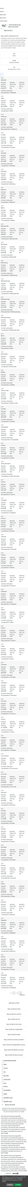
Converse (3, 701)
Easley (3, 884)
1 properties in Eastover (8, 914)
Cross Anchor (5, 756)
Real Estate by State (14, 1009)
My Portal (18, 25)
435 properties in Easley (8, 896)
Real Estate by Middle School (14, 1050)
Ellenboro (4, 938)
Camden (3, 409)
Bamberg (3, 171)
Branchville (4, 354)
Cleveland (4, 591)
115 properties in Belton (8, 220)
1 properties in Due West (8, 860)
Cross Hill (3, 774)
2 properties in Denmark (8, 805)
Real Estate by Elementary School (14, 1045)
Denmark (3, 792)
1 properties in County (7, 732)
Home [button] (2, 8)
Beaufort (3, 189)
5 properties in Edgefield (8, 933)
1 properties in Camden (8, 421)
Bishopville (4, 244)
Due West (4, 847)
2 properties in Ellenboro (8, 951)
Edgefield (3, 920)
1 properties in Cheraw (7, 531)
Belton (3, 208)
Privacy (5, 1086)
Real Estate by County (14, 1014)
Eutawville (4, 975)
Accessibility (6, 1090)
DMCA (5, 1094)
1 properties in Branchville (8, 366)
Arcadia (3, 135)
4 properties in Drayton (8, 841)
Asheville (3, 153)
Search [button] (2, 11)
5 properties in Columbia (8, 677)
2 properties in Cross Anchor (9, 768)
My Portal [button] (3, 18)
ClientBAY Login (8, 1098)
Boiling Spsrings (5, 317)
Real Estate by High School (14, 1055)
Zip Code (6, 1075)
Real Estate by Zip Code (14, 1024)
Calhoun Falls (5, 390)
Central (3, 482)
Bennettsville (4, 226)
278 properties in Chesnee (8, 549)
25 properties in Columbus (9, 695)
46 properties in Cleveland (8, 604)
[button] (1, 1)
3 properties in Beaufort (8, 202)
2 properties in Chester (7, 567)
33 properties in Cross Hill (8, 787)
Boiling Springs (5, 299)
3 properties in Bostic (7, 348)
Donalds (3, 811)
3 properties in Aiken (7, 111)
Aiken (2, 98)
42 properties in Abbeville (8, 92)
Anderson (4, 116)
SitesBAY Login (7, 1101)
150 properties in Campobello (9, 440)
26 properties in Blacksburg (9, 275)
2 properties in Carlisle (7, 458)
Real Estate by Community (14, 1029)
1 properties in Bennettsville (9, 239)
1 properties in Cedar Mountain (10, 476)
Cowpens (3, 737)
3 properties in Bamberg (8, 184)
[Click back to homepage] (3, 25)
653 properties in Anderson (9, 129)
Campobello (4, 427)
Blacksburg (4, 263)
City (4, 1072)
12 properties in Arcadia (8, 147)
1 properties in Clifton (7, 622)
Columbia (4, 664)
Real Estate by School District (14, 1040)
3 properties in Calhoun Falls (9, 403)
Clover (3, 646)
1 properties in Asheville (8, 166)
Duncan (3, 865)
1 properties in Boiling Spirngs (10, 293)
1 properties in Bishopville (8, 257)
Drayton (3, 829)
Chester (3, 555)
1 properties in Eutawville (8, 988)
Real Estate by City (14, 1019)
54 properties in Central (8, 494)
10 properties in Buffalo (8, 385)
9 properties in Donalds (8, 823)
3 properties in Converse (8, 714)
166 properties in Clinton (8, 640)
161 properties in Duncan (8, 878)
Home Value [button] (3, 21)
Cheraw (3, 518)
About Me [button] (3, 15)
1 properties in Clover (7, 659)
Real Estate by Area (14, 1034)
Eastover (3, 902)
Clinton (3, 628)
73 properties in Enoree (8, 969)
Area (4, 1083)
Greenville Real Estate (9, 1060)
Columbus (4, 683)
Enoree (3, 957)
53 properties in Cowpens (8, 750)
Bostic (3, 336)
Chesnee (3, 537)
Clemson (3, 573)
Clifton (3, 610)
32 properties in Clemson (8, 586)
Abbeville (3, 80)
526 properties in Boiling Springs (10, 312)
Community (6, 1079)
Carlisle (3, 445)
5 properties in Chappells (8, 513)
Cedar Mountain (5, 463)
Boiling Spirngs (5, 281)
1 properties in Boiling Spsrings (10, 330)
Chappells (4, 500)
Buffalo (3, 372)
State (4, 1064)
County (3, 719)
